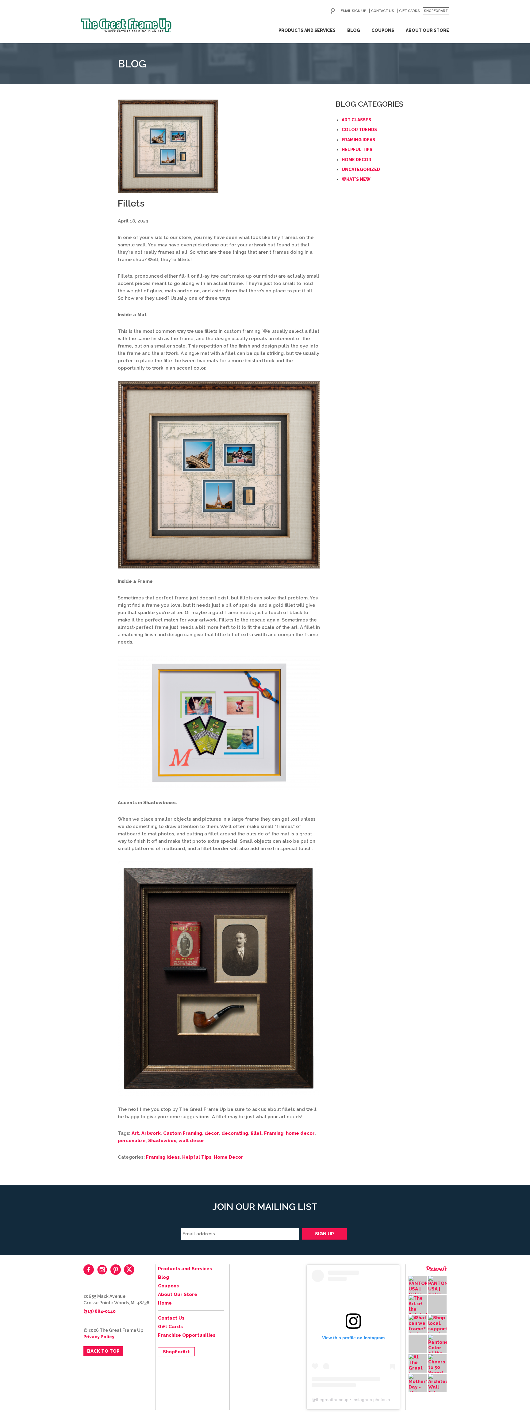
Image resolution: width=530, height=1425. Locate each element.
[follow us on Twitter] (129, 1269)
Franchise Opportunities (186, 1335)
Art (135, 1133)
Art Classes (356, 119)
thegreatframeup (332, 1399)
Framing (273, 1133)
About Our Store (427, 30)
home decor (300, 1133)
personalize (132, 1140)
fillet (256, 1133)
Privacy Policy (98, 1336)
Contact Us (382, 11)
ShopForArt (436, 11)
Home (165, 1303)
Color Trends (359, 129)
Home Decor (228, 1157)
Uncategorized (361, 169)
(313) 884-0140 (99, 1311)
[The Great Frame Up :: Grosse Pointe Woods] (126, 25)
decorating (234, 1133)
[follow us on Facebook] (88, 1269)
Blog (353, 30)
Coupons (382, 30)
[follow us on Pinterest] (115, 1269)
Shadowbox (162, 1140)
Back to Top (103, 1351)
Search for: (333, 11)
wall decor (191, 1140)
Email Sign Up (353, 11)
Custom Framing (182, 1133)
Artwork (151, 1133)
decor (212, 1133)
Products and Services (307, 30)
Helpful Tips (196, 1157)
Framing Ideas (163, 1157)
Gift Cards (409, 11)
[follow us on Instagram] (102, 1269)
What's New (356, 179)
